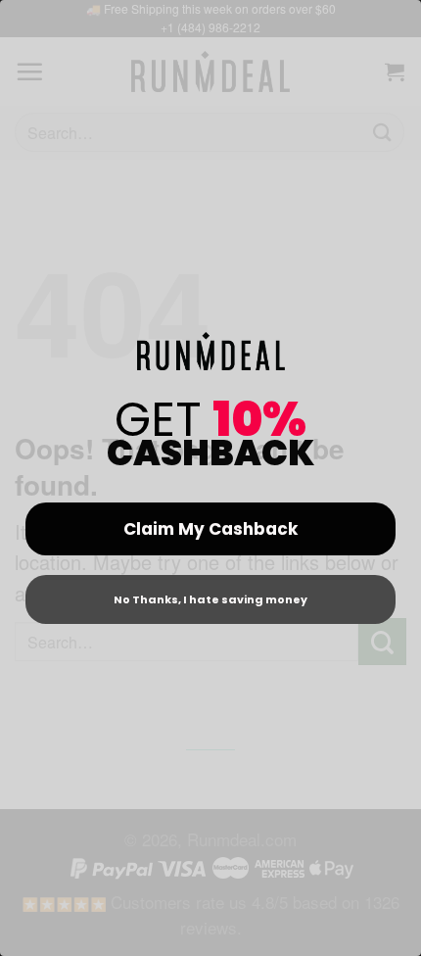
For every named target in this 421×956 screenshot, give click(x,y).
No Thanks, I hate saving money (210, 599)
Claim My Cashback (210, 529)
